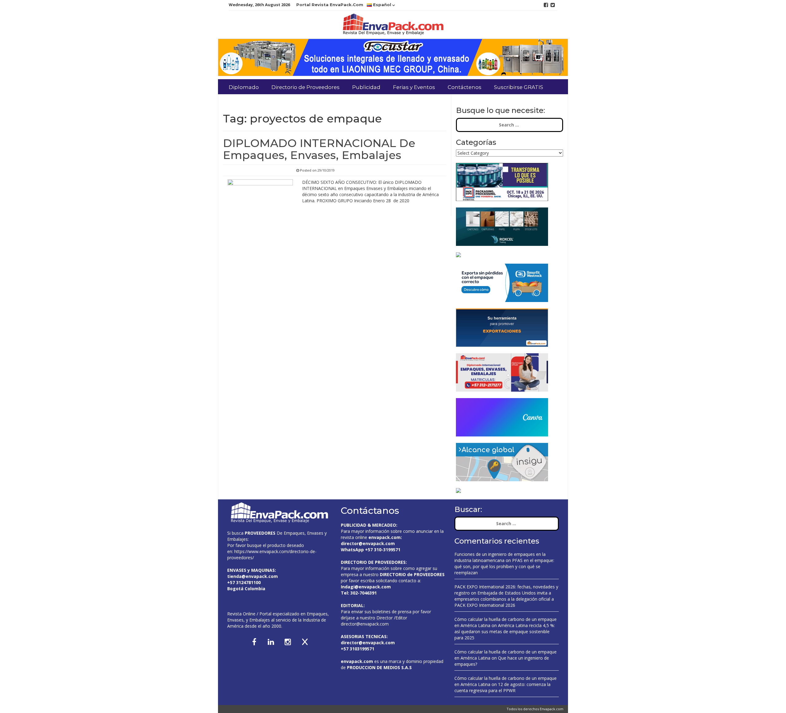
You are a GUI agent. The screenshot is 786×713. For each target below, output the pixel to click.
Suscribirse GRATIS (518, 87)
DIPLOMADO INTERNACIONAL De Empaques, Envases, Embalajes (319, 149)
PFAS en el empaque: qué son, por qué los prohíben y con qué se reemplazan (504, 566)
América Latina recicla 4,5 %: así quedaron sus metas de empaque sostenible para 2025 (504, 631)
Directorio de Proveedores (305, 87)
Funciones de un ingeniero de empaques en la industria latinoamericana (500, 557)
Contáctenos (464, 87)
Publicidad (366, 87)
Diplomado (244, 87)
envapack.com (384, 537)
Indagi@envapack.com (366, 587)
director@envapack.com (365, 624)
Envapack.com (551, 709)
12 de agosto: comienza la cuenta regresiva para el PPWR (502, 687)
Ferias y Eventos (414, 87)
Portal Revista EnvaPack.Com (329, 4)
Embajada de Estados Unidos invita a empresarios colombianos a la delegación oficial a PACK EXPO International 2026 (504, 599)
